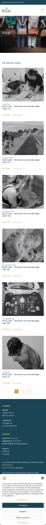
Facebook (5, 451)
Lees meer (6, 115)
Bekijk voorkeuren (23, 518)
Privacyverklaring (23, 522)
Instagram (6, 454)
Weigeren (23, 511)
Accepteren (23, 505)
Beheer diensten (22, 499)
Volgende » (29, 391)
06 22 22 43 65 (18, 2)
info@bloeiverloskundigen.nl (15, 444)
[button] (43, 478)
